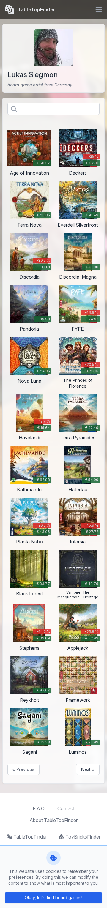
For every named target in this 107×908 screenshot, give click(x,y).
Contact (66, 808)
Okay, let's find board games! (53, 897)
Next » (88, 769)
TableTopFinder (30, 837)
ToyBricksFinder (82, 837)
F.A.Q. (39, 808)
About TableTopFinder (53, 820)
